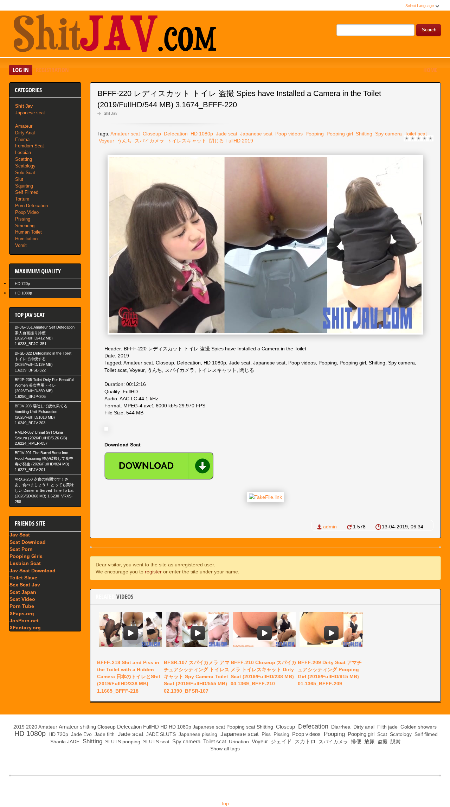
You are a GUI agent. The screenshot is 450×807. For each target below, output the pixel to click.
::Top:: (225, 803)
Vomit (21, 245)
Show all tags (225, 748)
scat (250, 727)
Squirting (24, 186)
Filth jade (387, 727)
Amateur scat (125, 133)
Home (430, 70)
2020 (31, 727)
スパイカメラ (148, 141)
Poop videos (288, 133)
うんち (124, 141)
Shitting (363, 133)
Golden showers (418, 727)
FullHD (232, 141)
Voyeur (105, 141)
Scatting (23, 159)
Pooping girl (339, 133)
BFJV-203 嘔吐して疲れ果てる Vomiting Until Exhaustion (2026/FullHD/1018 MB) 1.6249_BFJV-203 (41, 414)
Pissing (22, 219)
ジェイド (280, 741)
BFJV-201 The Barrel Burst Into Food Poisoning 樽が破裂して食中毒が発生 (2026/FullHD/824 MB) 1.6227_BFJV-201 (44, 461)
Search (429, 29)
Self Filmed (26, 192)
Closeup (151, 133)
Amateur (23, 126)
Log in (21, 70)
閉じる (216, 141)
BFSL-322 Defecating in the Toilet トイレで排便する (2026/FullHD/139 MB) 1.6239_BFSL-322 (43, 361)
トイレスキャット (186, 141)
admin (330, 526)
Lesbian (23, 152)
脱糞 (395, 741)
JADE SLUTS (160, 734)
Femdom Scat (29, 145)
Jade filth (104, 734)
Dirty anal (363, 727)
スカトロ (304, 741)
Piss (265, 734)
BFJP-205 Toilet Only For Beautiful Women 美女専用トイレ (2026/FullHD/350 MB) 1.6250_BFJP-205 (44, 388)
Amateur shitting (77, 727)
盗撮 (381, 741)
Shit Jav (110, 113)
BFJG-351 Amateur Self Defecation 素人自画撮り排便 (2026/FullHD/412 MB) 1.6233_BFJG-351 (45, 335)
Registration (52, 70)
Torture (22, 199)
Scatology (25, 166)
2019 (247, 141)
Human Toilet (28, 232)
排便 (355, 741)
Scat (381, 734)
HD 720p (22, 283)
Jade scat (225, 133)
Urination (238, 741)
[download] (158, 465)
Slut (19, 179)
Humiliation (26, 238)
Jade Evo (81, 734)
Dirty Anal (25, 132)
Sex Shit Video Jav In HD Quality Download (114, 35)
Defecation (175, 133)
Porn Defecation (31, 205)
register (153, 571)
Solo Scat (25, 172)
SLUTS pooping (122, 741)
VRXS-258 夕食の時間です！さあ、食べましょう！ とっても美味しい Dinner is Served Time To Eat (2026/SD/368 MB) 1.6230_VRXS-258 (44, 490)
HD (163, 727)
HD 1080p (201, 133)
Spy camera (388, 133)
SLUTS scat (155, 741)
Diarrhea (340, 727)
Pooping (314, 133)
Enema (22, 139)
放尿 (369, 741)
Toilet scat (415, 133)
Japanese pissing (197, 734)
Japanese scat (255, 133)
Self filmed (425, 734)
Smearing (24, 225)
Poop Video (27, 212)
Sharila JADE (64, 741)
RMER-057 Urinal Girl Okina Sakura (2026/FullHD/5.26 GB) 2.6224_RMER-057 (41, 438)
